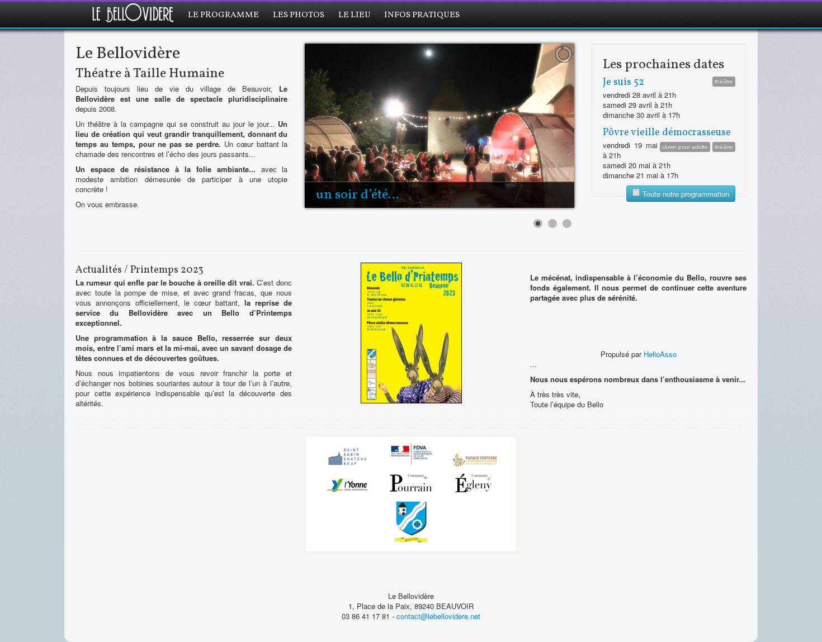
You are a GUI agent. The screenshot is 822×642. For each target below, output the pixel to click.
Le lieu (354, 15)
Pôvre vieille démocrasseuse (667, 133)
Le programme (223, 15)
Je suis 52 (623, 82)
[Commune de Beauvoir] (411, 523)
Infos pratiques (422, 15)
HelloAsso (660, 354)
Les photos (298, 15)
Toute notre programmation (684, 193)
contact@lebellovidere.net (438, 616)
